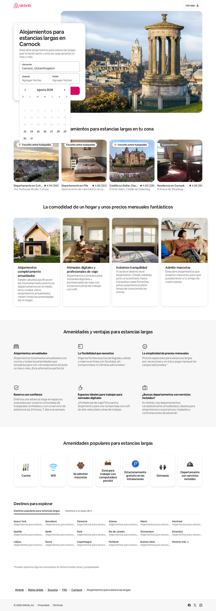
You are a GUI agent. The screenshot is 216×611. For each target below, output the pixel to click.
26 (45, 131)
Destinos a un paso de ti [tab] (78, 510)
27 (51, 131)
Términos (58, 605)
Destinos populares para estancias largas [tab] (37, 510)
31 (31, 138)
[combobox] (49, 68)
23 (25, 131)
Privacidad (43, 605)
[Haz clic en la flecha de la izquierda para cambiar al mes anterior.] (25, 90)
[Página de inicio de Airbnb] (22, 5)
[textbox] (34, 80)
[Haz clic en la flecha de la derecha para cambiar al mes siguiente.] (65, 90)
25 (38, 131)
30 (24, 138)
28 (58, 131)
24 (31, 131)
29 (65, 131)
